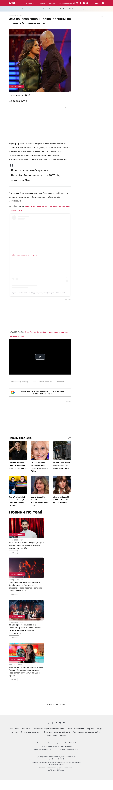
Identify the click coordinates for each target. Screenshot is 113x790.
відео (51, 3)
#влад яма (61, 381)
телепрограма (65, 3)
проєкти (30, 3)
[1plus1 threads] (52, 723)
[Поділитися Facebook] (26, 95)
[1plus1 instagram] (48, 723)
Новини (42, 3)
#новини (14, 594)
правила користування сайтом (87, 732)
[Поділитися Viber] (29, 95)
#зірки (13, 552)
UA (95, 3)
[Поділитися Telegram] (22, 95)
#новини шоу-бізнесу (19, 381)
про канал (14, 728)
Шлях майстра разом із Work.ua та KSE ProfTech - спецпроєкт (66, 9)
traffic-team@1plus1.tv (56, 770)
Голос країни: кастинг (30, 9)
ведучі (100, 728)
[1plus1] (12, 3)
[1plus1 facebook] (60, 723)
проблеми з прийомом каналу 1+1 (49, 728)
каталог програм (76, 728)
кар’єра (90, 728)
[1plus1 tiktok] (56, 723)
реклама (26, 728)
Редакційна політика (56, 735)
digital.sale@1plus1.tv (56, 764)
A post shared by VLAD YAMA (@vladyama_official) (30, 293)
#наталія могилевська (42, 381)
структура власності (31, 732)
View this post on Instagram (24, 255)
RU (99, 3)
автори (14, 732)
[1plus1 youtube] (64, 722)
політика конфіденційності (57, 732)
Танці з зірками (16, 86)
